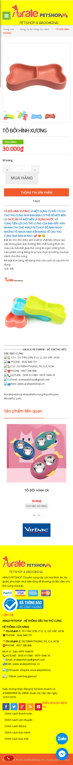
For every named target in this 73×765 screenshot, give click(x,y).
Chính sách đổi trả (15, 726)
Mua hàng (22, 178)
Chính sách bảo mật (16, 739)
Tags (36, 201)
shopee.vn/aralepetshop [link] (35, 670)
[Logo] (26, 564)
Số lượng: (7, 160)
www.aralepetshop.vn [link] (31, 384)
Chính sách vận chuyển (18, 720)
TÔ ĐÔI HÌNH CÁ (36, 490)
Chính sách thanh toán (18, 713)
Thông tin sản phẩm (36, 192)
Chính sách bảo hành (17, 732)
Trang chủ (8, 29)
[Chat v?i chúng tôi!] (62, 754)
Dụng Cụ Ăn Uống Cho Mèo (34, 29)
